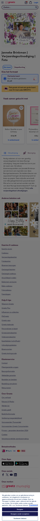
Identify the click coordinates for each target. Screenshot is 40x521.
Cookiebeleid (33, 505)
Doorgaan (20, 509)
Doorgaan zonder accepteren (20, 514)
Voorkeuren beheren (20, 518)
